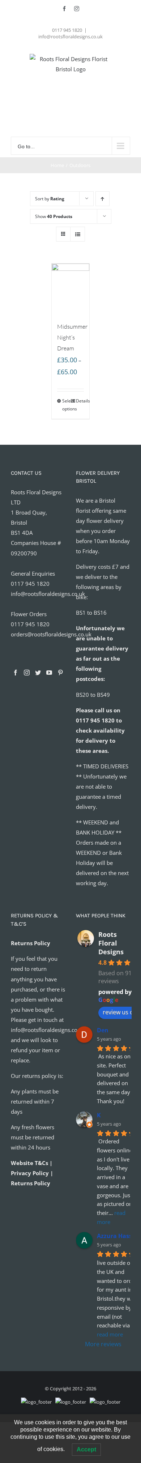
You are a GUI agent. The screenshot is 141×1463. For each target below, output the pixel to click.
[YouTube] (49, 672)
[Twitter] (38, 672)
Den (102, 1030)
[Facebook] (15, 672)
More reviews (103, 1344)
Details (80, 401)
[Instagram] (27, 672)
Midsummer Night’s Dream (72, 337)
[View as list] (77, 234)
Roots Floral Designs (111, 943)
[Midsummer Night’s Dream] (71, 289)
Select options (66, 405)
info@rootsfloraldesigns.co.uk (70, 36)
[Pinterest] (60, 672)
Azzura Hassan (118, 1236)
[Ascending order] (102, 198)
